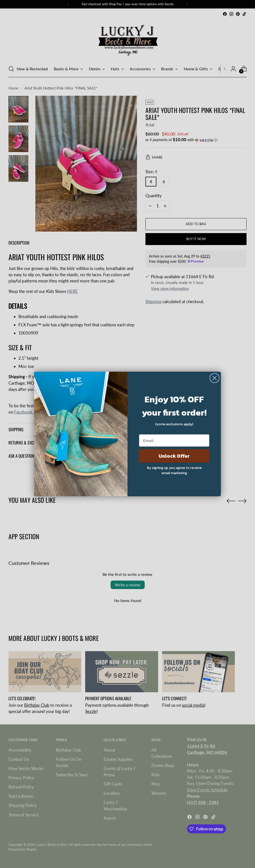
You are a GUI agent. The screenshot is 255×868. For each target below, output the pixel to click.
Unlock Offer (174, 456)
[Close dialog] (214, 378)
